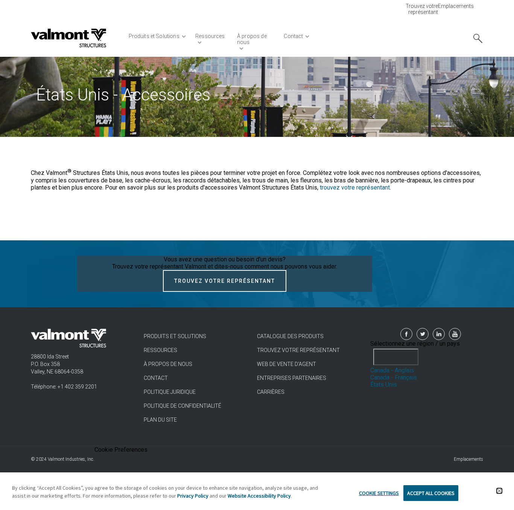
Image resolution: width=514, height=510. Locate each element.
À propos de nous (168, 364)
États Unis (383, 384)
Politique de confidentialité (182, 406)
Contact (156, 378)
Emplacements (456, 6)
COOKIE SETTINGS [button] (379, 493)
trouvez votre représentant (355, 187)
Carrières (270, 392)
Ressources (160, 350)
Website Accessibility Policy (259, 495)
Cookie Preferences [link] (121, 449)
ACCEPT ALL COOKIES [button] (431, 493)
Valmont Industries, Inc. (71, 459)
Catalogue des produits (290, 336)
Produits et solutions (175, 336)
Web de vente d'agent (286, 364)
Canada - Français (393, 377)
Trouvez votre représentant (422, 9)
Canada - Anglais (392, 370)
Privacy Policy (192, 495)
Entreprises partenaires (291, 378)
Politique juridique (170, 392)
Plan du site (160, 420)
